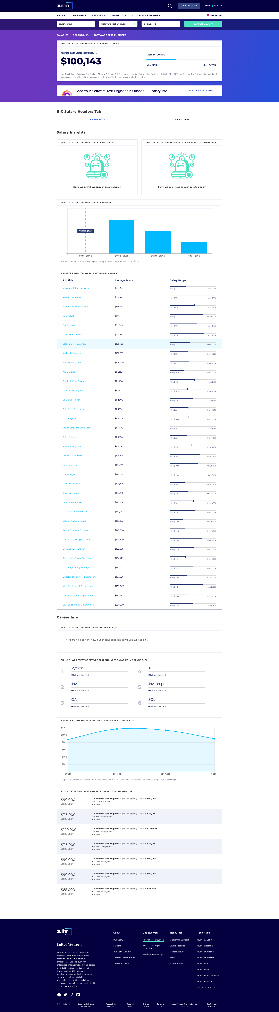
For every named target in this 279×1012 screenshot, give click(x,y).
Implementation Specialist (76, 288)
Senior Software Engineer (76, 530)
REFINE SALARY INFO (201, 90)
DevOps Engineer (72, 483)
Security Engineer (72, 493)
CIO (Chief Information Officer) (78, 604)
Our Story (118, 939)
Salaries (118, 15)
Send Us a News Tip (152, 954)
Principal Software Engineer (77, 558)
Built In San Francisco (208, 975)
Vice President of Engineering (78, 586)
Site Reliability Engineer (75, 381)
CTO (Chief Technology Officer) (78, 595)
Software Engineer (72, 362)
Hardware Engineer (72, 502)
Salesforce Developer (73, 409)
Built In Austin (204, 939)
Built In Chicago (205, 951)
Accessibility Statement (111, 1005)
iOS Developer (70, 372)
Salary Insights (99, 120)
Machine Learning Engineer (77, 539)
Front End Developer (73, 334)
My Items (216, 15)
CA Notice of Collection (212, 1005)
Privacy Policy (146, 1005)
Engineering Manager (74, 549)
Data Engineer (70, 418)
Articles (98, 15)
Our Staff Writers (122, 951)
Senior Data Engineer (73, 455)
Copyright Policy (130, 1005)
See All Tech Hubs (206, 987)
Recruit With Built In (153, 939)
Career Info (182, 120)
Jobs (60, 15)
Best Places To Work (146, 15)
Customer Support (179, 939)
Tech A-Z (174, 957)
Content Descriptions (124, 957)
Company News (121, 963)
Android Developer (72, 353)
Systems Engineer (72, 446)
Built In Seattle (204, 981)
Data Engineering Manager (76, 567)
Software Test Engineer (74, 344)
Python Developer (72, 297)
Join (208, 6)
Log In (218, 6)
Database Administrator (75, 511)
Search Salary (203, 24)
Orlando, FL (81, 35)
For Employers (189, 6)
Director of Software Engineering (80, 577)
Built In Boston (205, 945)
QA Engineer (69, 325)
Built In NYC (203, 969)
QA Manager (69, 474)
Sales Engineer (70, 437)
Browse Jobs (176, 963)
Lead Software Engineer (75, 521)
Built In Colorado (205, 957)
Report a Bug (177, 951)
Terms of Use (160, 1005)
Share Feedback (178, 945)
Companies (79, 15)
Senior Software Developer (76, 427)
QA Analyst (68, 316)
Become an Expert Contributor (152, 947)
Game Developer (71, 399)
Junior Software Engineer (75, 306)
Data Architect (70, 465)
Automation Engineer (74, 390)
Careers (117, 945)
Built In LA (202, 963)
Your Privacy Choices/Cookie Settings (184, 1005)
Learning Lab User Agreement (86, 1005)
